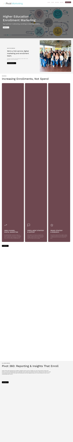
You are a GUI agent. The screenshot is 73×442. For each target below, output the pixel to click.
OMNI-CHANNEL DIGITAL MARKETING (11, 231)
